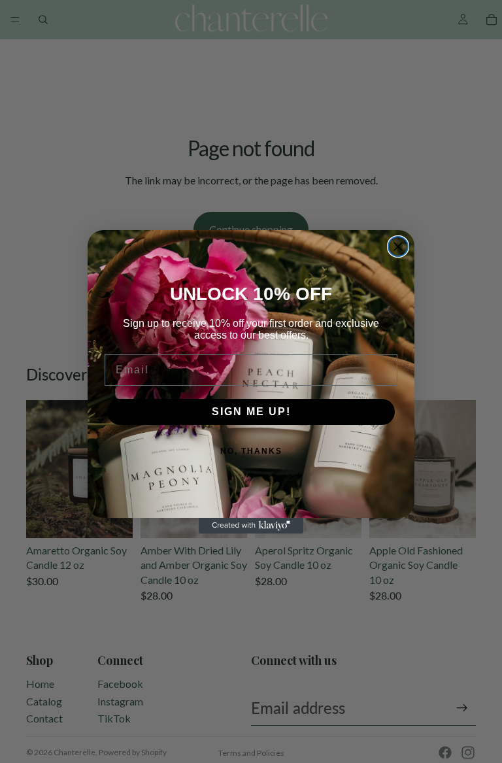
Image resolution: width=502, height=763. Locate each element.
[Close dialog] (398, 246)
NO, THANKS (251, 451)
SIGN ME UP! (251, 411)
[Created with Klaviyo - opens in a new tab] (251, 526)
